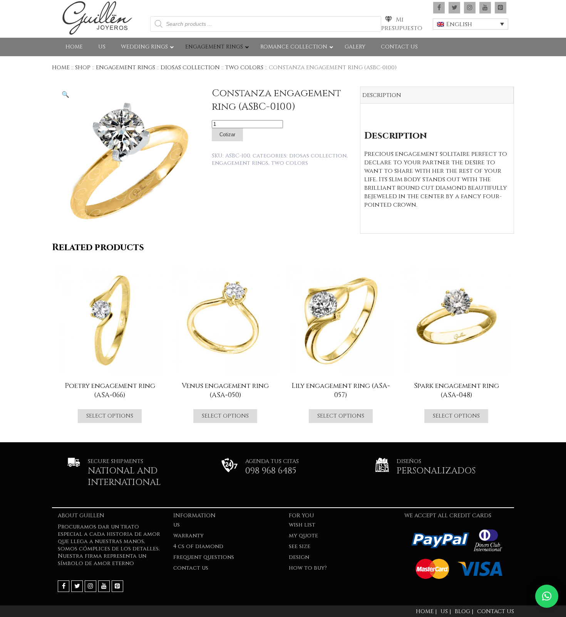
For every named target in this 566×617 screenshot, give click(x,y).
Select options (109, 416)
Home (61, 67)
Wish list (302, 524)
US (176, 524)
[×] (546, 596)
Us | (445, 611)
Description (381, 95)
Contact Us (190, 568)
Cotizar (227, 134)
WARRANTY (188, 535)
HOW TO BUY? (308, 568)
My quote (303, 535)
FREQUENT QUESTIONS (203, 557)
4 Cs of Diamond (198, 546)
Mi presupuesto (401, 23)
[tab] (437, 95)
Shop (82, 67)
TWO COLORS (244, 67)
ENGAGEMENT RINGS (125, 67)
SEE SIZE (299, 546)
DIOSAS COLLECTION (190, 67)
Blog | (464, 611)
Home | (426, 611)
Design (299, 557)
